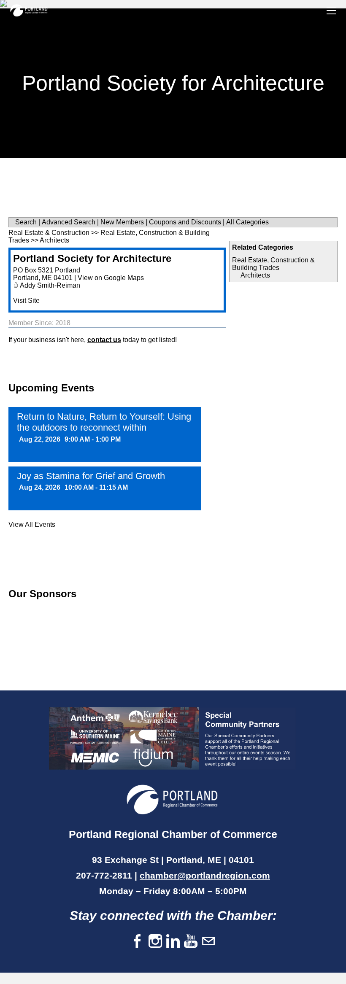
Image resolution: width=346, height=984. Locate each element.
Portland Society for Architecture (92, 258)
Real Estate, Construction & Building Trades (273, 263)
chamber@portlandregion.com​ (205, 875)
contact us (104, 339)
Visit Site (26, 300)
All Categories (247, 222)
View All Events (31, 524)
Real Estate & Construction (48, 232)
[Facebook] (137, 941)
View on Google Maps (111, 277)
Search (26, 222)
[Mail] (208, 941)
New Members (122, 222)
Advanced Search (68, 222)
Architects (255, 275)
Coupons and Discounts (185, 222)
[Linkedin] (173, 941)
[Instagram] (155, 941)
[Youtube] (190, 941)
